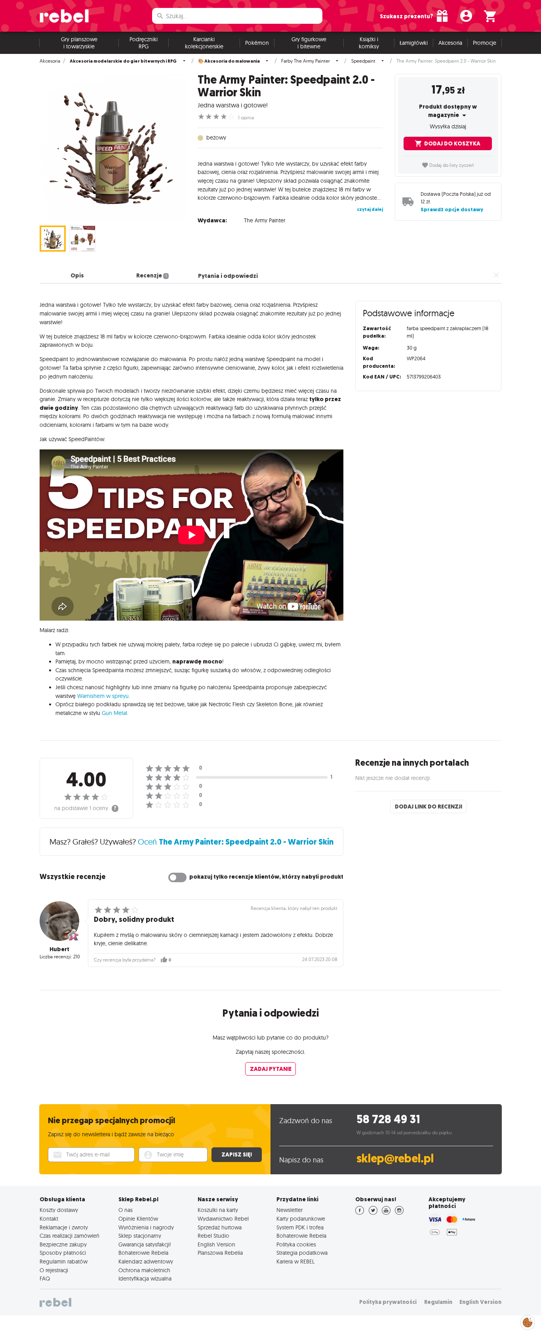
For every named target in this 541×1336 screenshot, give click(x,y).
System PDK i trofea (300, 1227)
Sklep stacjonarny (139, 1235)
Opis (77, 276)
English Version (216, 1244)
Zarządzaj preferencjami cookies (527, 1321)
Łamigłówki (414, 42)
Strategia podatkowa (302, 1252)
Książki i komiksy (369, 43)
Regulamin (438, 1302)
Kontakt (49, 1218)
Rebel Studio (213, 1235)
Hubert (59, 949)
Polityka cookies (296, 1244)
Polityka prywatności (388, 1302)
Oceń (235, 842)
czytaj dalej (370, 209)
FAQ (45, 1278)
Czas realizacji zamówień (69, 1235)
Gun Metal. (115, 713)
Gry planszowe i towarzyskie (79, 43)
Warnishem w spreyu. (103, 696)
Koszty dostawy (59, 1210)
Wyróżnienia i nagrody (146, 1227)
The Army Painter (264, 220)
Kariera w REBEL (295, 1261)
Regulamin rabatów (64, 1261)
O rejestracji (54, 1270)
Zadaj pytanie (270, 1069)
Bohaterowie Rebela (143, 1252)
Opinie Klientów (138, 1218)
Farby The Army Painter (305, 61)
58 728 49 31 (388, 1119)
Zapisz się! (236, 1154)
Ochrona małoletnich (144, 1270)
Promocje (484, 42)
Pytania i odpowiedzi (228, 276)
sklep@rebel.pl (395, 1158)
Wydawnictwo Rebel (223, 1218)
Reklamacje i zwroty (64, 1227)
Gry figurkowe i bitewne (308, 43)
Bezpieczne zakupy (63, 1244)
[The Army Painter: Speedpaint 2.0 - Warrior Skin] (113, 147)
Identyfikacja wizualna (144, 1278)
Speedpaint (363, 61)
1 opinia (246, 117)
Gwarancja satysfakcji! (144, 1244)
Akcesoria (450, 42)
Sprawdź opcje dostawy (452, 209)
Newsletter (289, 1210)
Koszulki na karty (218, 1210)
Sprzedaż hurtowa (220, 1227)
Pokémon (257, 42)
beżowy (216, 137)
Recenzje (151, 276)
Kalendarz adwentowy (145, 1261)
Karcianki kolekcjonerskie (204, 43)
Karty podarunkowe (300, 1218)
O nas (125, 1210)
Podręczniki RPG (144, 43)
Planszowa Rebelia (220, 1252)
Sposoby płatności (63, 1252)
